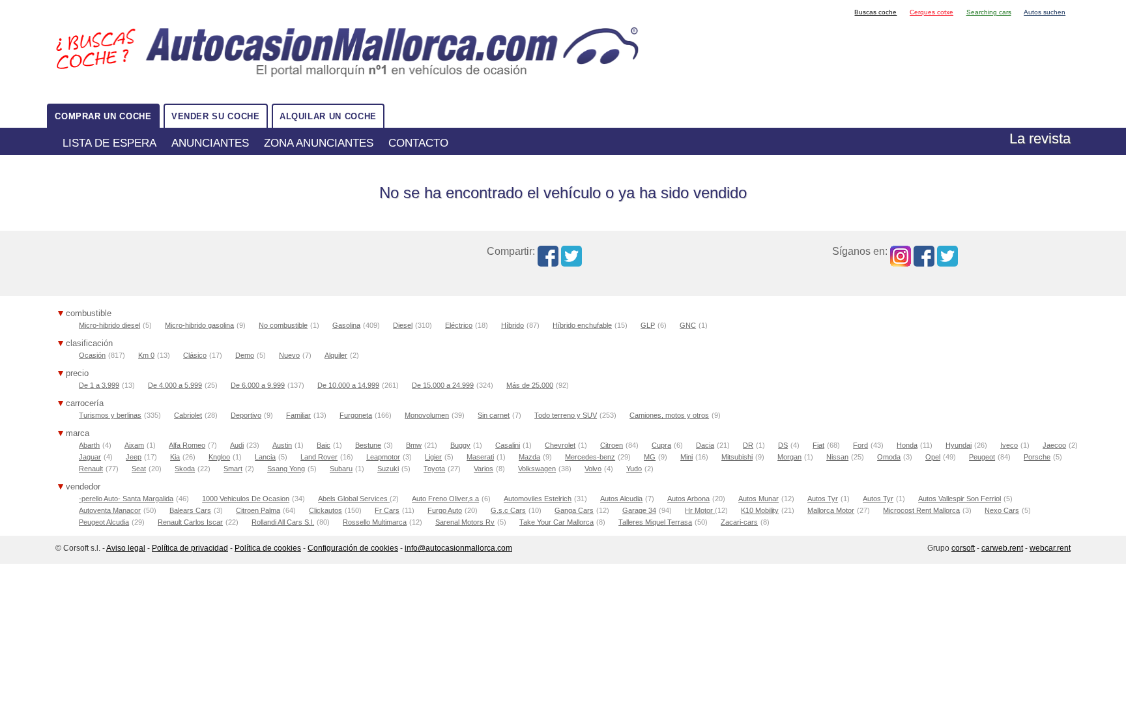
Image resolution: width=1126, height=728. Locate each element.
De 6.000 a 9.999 (258, 385)
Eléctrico (458, 325)
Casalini (507, 445)
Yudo (634, 469)
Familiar (298, 415)
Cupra (661, 445)
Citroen (611, 445)
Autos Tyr (822, 498)
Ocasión (92, 355)
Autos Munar (758, 498)
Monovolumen (427, 415)
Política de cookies (268, 548)
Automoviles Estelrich (537, 498)
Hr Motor (700, 510)
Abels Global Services (354, 498)
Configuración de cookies (353, 548)
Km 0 (146, 355)
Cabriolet (188, 415)
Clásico (195, 355)
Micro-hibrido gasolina (199, 325)
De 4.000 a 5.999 (175, 385)
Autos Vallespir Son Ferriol (959, 498)
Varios (483, 469)
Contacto (418, 143)
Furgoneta (355, 415)
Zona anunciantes (318, 143)
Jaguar (90, 457)
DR (748, 445)
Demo (244, 355)
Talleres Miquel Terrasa (655, 522)
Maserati (480, 457)
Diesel (402, 325)
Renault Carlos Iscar (190, 522)
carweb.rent (1002, 548)
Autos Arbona (688, 498)
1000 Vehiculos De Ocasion (245, 498)
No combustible (283, 325)
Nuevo (289, 355)
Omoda (889, 457)
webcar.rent (1050, 548)
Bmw (414, 445)
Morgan (789, 457)
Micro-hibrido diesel (109, 325)
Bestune (368, 445)
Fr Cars (387, 510)
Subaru (341, 469)
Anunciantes (210, 143)
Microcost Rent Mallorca (921, 510)
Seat (139, 469)
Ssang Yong (286, 469)
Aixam (134, 445)
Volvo (593, 469)
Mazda (529, 457)
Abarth (89, 445)
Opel (932, 457)
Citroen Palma (258, 510)
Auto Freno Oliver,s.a (445, 498)
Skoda (185, 469)
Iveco (1009, 445)
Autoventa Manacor (110, 510)
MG (650, 457)
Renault (91, 469)
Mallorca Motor (830, 510)
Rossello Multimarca (375, 522)
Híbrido (512, 325)
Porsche (1037, 457)
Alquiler (336, 355)
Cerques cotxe (931, 12)
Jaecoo (1054, 445)
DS (783, 445)
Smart (233, 469)
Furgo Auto (444, 510)
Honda (907, 445)
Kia (175, 457)
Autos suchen (1044, 12)
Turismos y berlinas (110, 415)
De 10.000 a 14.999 (348, 385)
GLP (648, 325)
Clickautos (325, 510)
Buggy (460, 445)
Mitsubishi (737, 457)
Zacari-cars (739, 522)
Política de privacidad (190, 548)
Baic (323, 445)
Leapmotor (383, 457)
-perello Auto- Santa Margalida (126, 498)
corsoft (963, 548)
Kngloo (219, 457)
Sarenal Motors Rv (465, 522)
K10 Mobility (760, 510)
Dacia (705, 445)
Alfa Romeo (187, 445)
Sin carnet (494, 415)
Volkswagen (537, 469)
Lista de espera (109, 143)
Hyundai (959, 445)
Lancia (265, 457)
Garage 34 (639, 510)
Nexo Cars (1002, 510)
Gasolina (346, 325)
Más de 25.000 (529, 385)
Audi (237, 445)
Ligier (433, 457)
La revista (1040, 138)
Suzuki (388, 469)
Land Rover (319, 457)
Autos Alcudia (621, 498)
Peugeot (982, 457)
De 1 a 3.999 (99, 385)
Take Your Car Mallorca (556, 522)
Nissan (837, 457)
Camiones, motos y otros (669, 415)
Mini (686, 457)
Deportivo (246, 415)
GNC (688, 325)
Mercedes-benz (590, 457)
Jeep (133, 457)
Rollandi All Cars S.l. (283, 522)
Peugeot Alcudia (104, 522)
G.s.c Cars (508, 510)
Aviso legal (125, 548)
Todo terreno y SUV (565, 415)
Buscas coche (875, 12)
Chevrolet (560, 445)
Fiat (818, 445)
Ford (860, 445)
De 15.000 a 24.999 (443, 385)
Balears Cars (190, 510)
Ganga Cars (574, 510)
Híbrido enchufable (582, 325)
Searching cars (988, 12)
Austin (282, 445)
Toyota (434, 469)
